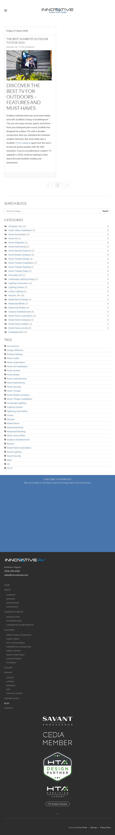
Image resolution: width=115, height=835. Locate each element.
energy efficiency (15, 350)
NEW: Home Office (16, 435)
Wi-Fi (9, 468)
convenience (13, 346)
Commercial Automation (18, 647)
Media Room (13, 423)
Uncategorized (15, 332)
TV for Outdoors (26, 47)
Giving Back (12, 607)
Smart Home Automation (20, 315)
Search (105, 211)
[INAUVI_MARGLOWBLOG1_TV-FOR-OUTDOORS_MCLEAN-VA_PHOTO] (29, 65)
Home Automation (17, 234)
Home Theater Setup (18, 271)
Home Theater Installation (21, 262)
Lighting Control (16, 287)
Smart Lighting (14, 451)
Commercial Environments (20, 625)
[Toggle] (109, 226)
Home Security (14, 386)
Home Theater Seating (19, 267)
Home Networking (17, 246)
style (9, 460)
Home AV (13, 238)
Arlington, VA (14, 226)
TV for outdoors (22, 143)
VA (8, 464)
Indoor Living (13, 617)
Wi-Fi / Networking (15, 643)
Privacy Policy (105, 827)
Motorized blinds (15, 427)
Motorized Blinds (16, 303)
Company (10, 595)
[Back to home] (57, 10)
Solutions (9, 630)
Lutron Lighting (15, 291)
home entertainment (17, 378)
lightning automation (17, 411)
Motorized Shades (17, 307)
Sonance (10, 685)
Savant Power (13, 659)
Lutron (10, 415)
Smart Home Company (19, 319)
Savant (10, 443)
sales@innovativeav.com (16, 575)
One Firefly (83, 827)
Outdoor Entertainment (19, 311)
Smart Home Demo (15, 655)
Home (7, 585)
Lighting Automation (18, 283)
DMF (8, 689)
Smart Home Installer (18, 324)
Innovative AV (15, 275)
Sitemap (93, 827)
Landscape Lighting (16, 403)
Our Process (12, 603)
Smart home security (18, 328)
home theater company (19, 254)
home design (13, 374)
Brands (8, 672)
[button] (5, 10)
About (7, 590)
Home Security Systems (19, 250)
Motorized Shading (16, 431)
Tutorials (11, 662)
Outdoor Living (14, 621)
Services (10, 599)
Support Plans (11, 698)
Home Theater (14, 390)
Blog (6, 703)
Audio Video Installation (20, 230)
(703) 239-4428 (12, 571)
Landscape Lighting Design (21, 279)
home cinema (13, 370)
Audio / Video (12, 639)
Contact (8, 708)
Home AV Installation (17, 366)
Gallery (8, 668)
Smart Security (14, 456)
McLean (11, 419)
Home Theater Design (18, 258)
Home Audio (13, 358)
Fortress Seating (15, 354)
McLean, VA (12, 47)
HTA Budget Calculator (57, 804)
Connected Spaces (13, 612)
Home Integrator (16, 242)
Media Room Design (18, 299)
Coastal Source (14, 693)
